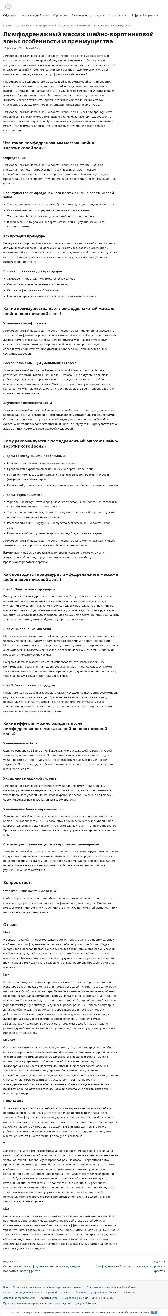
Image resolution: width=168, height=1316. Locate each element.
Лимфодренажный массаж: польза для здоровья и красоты (130, 1266)
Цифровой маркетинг (144, 15)
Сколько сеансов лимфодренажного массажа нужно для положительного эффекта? (41, 1266)
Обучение (9, 15)
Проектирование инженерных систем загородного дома (37, 1303)
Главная (7, 25)
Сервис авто (60, 15)
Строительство (118, 15)
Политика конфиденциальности (22, 1292)
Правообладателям (57, 1292)
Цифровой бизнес (85, 1303)
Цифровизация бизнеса (35, 15)
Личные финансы (102, 1297)
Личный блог (23, 25)
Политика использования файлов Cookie (111, 1287)
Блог (6, 1287)
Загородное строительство (88, 15)
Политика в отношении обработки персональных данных (48, 1287)
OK (154, 1312)
